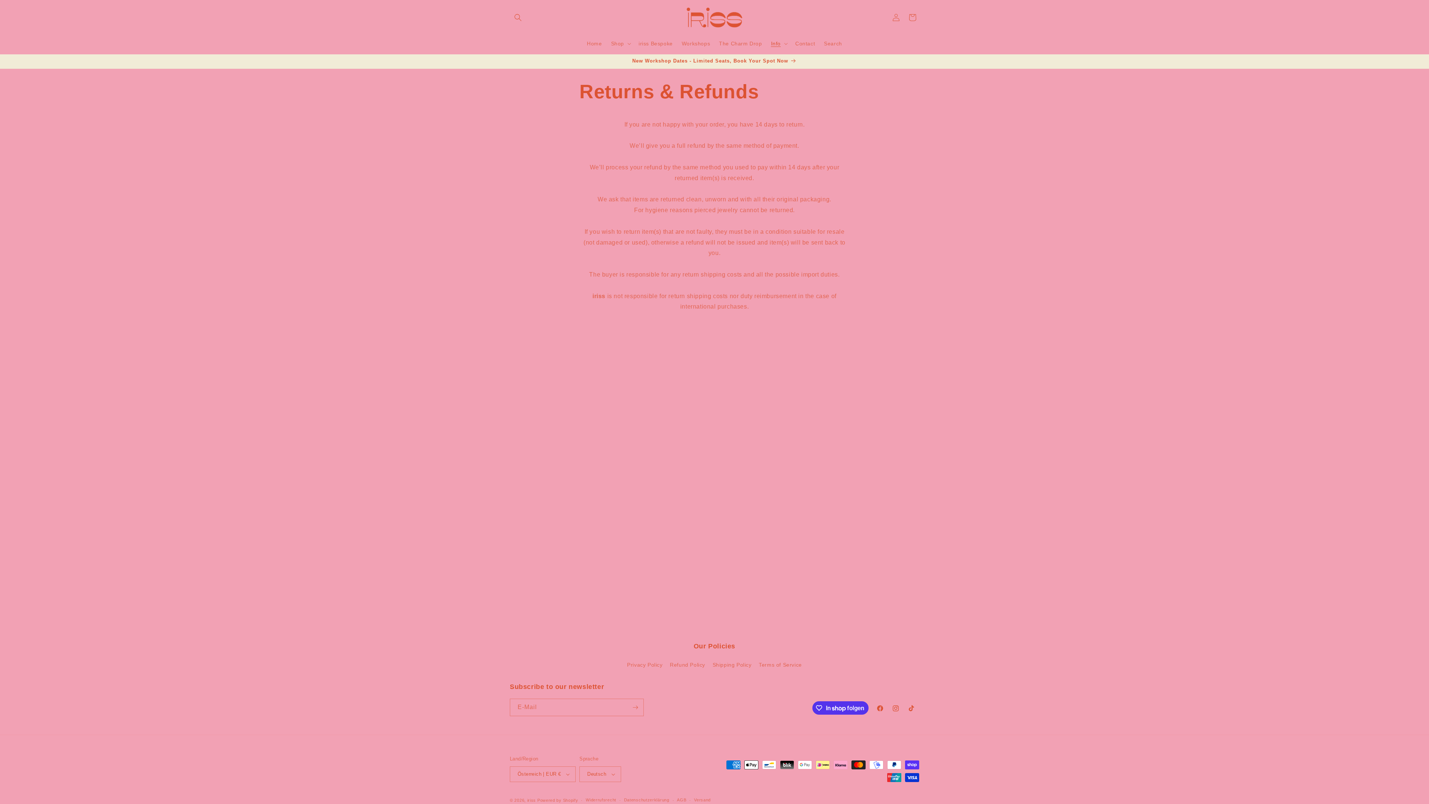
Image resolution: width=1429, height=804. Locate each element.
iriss (531, 800)
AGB (681, 800)
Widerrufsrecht (601, 800)
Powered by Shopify (557, 800)
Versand (702, 800)
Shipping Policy (732, 665)
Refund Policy (687, 665)
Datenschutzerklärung (646, 800)
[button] (518, 17)
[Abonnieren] (635, 707)
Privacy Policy (644, 665)
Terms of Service (780, 665)
